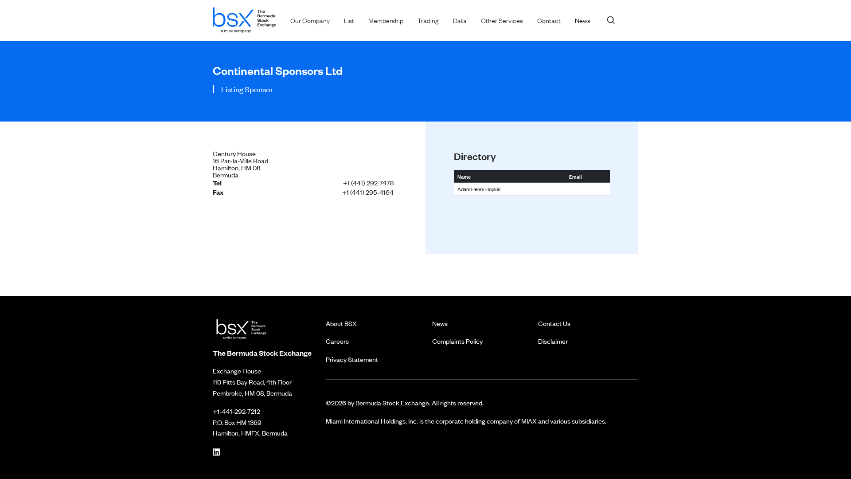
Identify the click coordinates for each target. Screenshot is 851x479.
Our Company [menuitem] (310, 20)
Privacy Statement (352, 359)
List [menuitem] (349, 20)
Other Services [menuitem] (502, 20)
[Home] (244, 18)
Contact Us (554, 323)
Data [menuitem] (460, 20)
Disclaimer (553, 341)
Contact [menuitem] (549, 20)
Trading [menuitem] (428, 20)
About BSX (341, 323)
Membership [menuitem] (385, 20)
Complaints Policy (457, 341)
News (440, 323)
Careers (337, 341)
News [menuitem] (582, 20)
